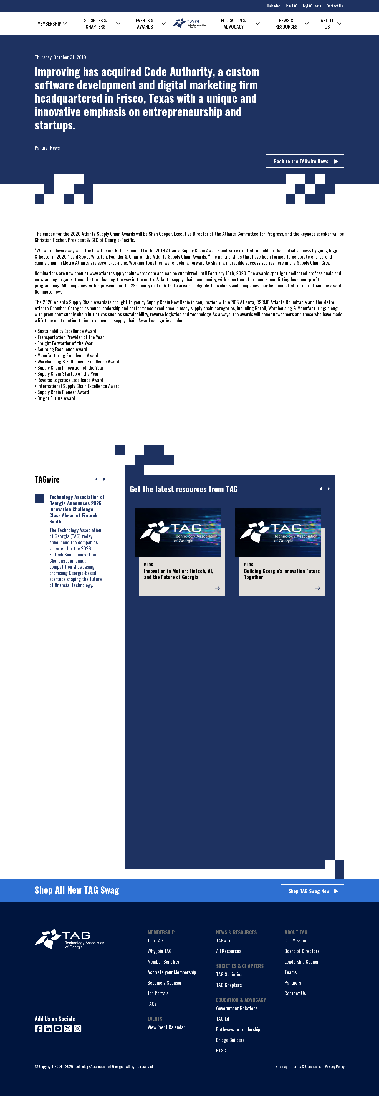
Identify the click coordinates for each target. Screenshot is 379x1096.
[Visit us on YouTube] (59, 1027)
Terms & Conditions (306, 1066)
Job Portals (158, 993)
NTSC (221, 1050)
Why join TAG (160, 950)
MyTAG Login (312, 6)
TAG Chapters (229, 984)
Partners (293, 982)
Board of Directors (302, 950)
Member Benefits (163, 961)
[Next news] (104, 479)
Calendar (273, 6)
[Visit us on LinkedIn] (49, 1027)
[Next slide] (328, 488)
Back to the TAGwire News (302, 161)
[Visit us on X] (69, 1027)
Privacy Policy (334, 1066)
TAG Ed (222, 1018)
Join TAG (291, 6)
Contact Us (335, 6)
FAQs (152, 1003)
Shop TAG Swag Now (309, 890)
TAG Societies (229, 974)
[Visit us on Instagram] (77, 1027)
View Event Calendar (166, 1026)
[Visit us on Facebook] (39, 1027)
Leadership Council (302, 961)
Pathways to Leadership (238, 1029)
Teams (291, 971)
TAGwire (223, 940)
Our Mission (295, 940)
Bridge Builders (230, 1039)
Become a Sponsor (165, 982)
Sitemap (282, 1066)
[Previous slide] (321, 488)
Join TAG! (156, 940)
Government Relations (236, 1008)
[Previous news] (96, 479)
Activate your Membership (172, 971)
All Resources (228, 950)
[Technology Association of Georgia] (189, 23)
